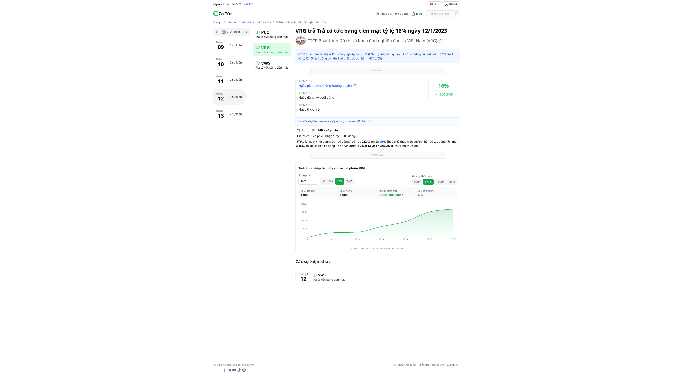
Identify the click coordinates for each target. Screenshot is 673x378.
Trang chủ (219, 22)
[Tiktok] (239, 370)
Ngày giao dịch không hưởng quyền (325, 85)
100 (323, 181)
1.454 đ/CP (248, 4)
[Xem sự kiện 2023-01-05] (216, 32)
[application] (377, 224)
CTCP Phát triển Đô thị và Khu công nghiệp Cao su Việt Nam (372, 40)
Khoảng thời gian (422, 176)
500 (331, 181)
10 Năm (440, 181)
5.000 (349, 181)
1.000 (339, 181)
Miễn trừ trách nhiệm (431, 364)
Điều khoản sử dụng (404, 364)
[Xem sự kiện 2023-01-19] (246, 32)
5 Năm (428, 181)
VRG (382, 142)
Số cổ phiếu (305, 175)
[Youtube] (234, 370)
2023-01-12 (247, 22)
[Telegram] (229, 370)
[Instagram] (244, 370)
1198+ (226, 4)
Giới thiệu (452, 364)
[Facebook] (224, 370)
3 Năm (417, 181)
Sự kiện (233, 22)
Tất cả (452, 181)
